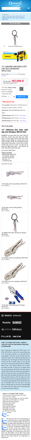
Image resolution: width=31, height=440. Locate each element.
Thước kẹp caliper (19, 428)
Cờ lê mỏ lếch (20, 418)
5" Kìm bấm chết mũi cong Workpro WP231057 (14, 281)
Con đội (7, 432)
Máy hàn (19, 434)
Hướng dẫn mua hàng (8, 407)
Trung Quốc (9, 91)
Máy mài (10, 425)
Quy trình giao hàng (8, 404)
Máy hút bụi (13, 431)
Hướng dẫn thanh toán (9, 409)
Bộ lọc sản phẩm (15, 23)
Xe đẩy (20, 432)
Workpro (4, 75)
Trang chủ (5, 14)
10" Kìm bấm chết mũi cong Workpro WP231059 (15, 258)
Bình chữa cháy (10, 429)
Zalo (20, 115)
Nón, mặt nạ (19, 429)
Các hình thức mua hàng (9, 411)
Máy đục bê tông (24, 423)
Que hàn (14, 434)
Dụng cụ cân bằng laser (15, 426)
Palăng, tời (13, 432)
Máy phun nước (21, 431)
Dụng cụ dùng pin (8, 420)
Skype (24, 115)
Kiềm (13, 16)
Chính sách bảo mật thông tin (11, 401)
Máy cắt (21, 422)
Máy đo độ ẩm (8, 428)
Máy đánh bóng (15, 423)
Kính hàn (8, 434)
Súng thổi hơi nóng (19, 425)
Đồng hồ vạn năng (18, 436)
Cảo (15, 418)
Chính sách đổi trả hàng (9, 406)
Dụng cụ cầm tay (6, 16)
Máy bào (16, 422)
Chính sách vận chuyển (9, 403)
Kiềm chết (19, 16)
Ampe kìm (25, 434)
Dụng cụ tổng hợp (19, 420)
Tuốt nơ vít (10, 422)
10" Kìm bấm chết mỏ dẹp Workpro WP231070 (14, 184)
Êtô (25, 420)
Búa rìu (11, 418)
